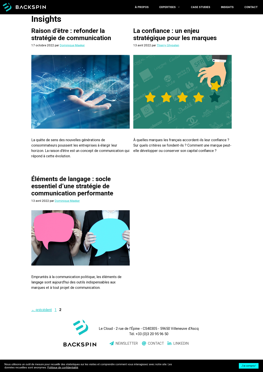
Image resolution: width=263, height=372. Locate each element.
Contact (251, 7)
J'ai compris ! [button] (248, 365)
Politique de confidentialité (62, 367)
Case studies (200, 7)
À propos (142, 7)
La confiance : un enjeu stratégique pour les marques (175, 34)
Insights (227, 7)
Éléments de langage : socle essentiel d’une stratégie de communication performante (72, 186)
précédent (41, 310)
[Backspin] (24, 7)
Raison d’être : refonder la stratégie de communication (71, 34)
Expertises (167, 7)
